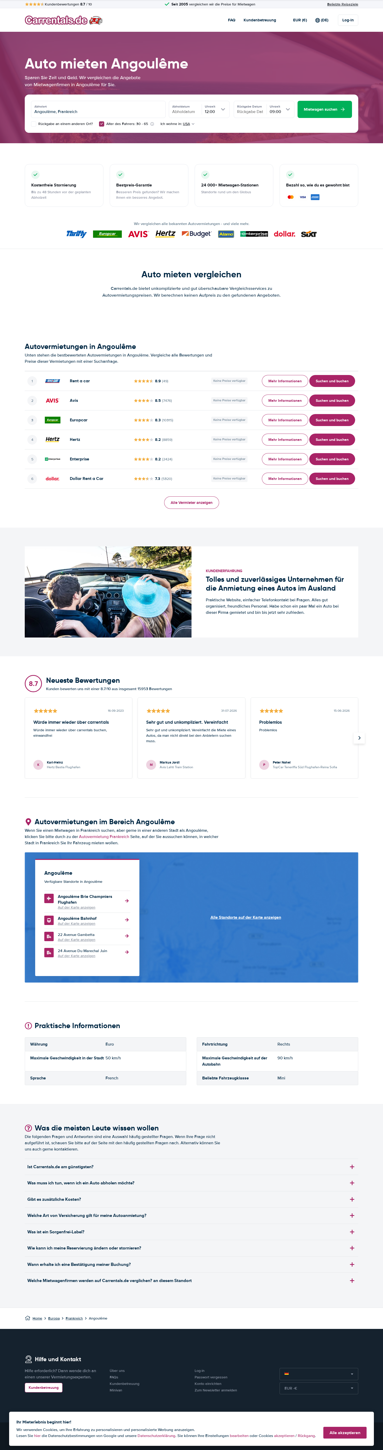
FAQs (114, 1377)
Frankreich (74, 1318)
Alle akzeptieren (345, 1433)
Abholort (40, 106)
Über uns (117, 1370)
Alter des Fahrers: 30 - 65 (127, 124)
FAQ (231, 20)
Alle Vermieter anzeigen (192, 502)
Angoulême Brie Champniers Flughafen (85, 899)
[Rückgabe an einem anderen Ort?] (33, 124)
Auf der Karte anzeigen (76, 907)
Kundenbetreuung (260, 20)
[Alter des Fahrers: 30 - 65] (101, 124)
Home (37, 1318)
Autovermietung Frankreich (104, 836)
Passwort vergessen (211, 1377)
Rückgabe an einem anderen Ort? (65, 124)
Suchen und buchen (332, 381)
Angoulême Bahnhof (77, 918)
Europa (54, 1318)
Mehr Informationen (285, 381)
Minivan (116, 1390)
